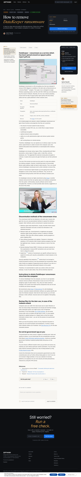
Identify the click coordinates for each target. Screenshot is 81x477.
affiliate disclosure (24, 472)
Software (24, 2)
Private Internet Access (25, 350)
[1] (28, 89)
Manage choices (71, 474)
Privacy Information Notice (59, 458)
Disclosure (56, 462)
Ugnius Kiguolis (9, 33)
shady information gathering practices (34, 338)
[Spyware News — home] (7, 2)
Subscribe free (68, 106)
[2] (27, 252)
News (15, 2)
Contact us (56, 465)
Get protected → (68, 68)
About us (56, 454)
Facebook (5, 462)
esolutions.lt (11, 459)
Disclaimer (56, 460)
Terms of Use (56, 456)
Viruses (30, 454)
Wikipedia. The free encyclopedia (35, 371)
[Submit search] (56, 2)
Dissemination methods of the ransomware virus (9, 56)
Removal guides (10, 9)
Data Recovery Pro (46, 325)
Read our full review (69, 71)
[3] (38, 258)
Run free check (48, 436)
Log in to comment (51, 401)
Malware (19, 2)
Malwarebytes (38, 289)
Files (29, 2)
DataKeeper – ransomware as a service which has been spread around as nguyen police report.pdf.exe (9, 51)
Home (4, 9)
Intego (33, 118)
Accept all (53, 474)
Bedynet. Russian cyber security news (35, 373)
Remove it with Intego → (63, 28)
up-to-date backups (40, 311)
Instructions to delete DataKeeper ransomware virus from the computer (9, 61)
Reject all (62, 474)
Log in (75, 2)
